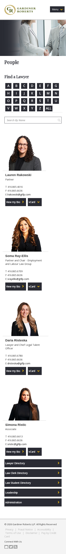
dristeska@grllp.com (18, 363)
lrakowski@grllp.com (19, 194)
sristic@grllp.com (17, 444)
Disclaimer (31, 533)
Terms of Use (13, 533)
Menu (55, 9)
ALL (48, 108)
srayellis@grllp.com (18, 279)
